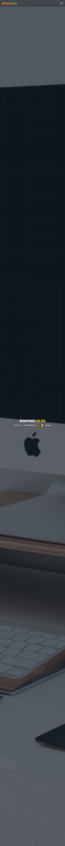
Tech (35, 425)
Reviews (32, 425)
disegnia (49, 425)
